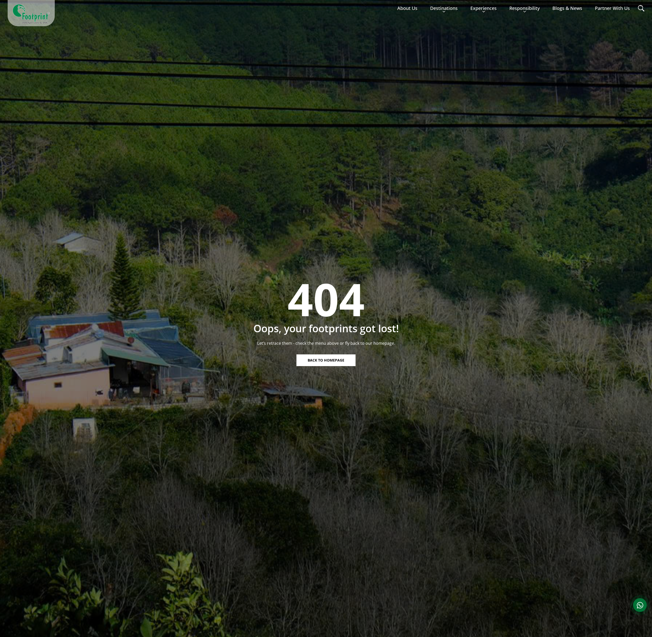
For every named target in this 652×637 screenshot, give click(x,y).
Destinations (444, 8)
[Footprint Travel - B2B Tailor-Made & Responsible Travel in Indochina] (31, 14)
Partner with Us (612, 8)
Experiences (483, 8)
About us (407, 8)
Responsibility (524, 8)
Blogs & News (567, 8)
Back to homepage (326, 360)
